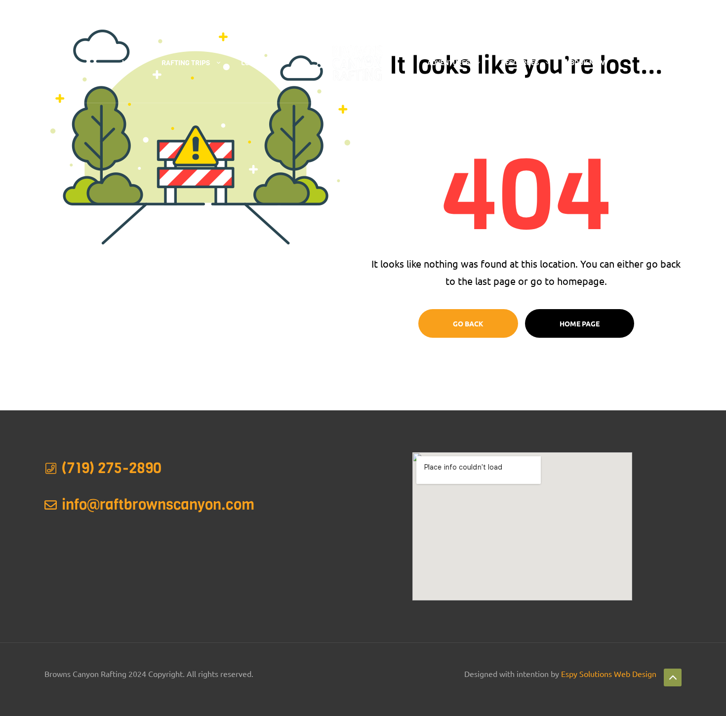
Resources (520, 63)
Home (131, 63)
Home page (580, 323)
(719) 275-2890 (207, 11)
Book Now (587, 63)
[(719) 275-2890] (50, 468)
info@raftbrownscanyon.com (158, 505)
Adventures (448, 63)
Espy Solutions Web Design (608, 673)
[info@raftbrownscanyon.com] (50, 505)
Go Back (468, 323)
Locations (259, 63)
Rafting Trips (185, 63)
